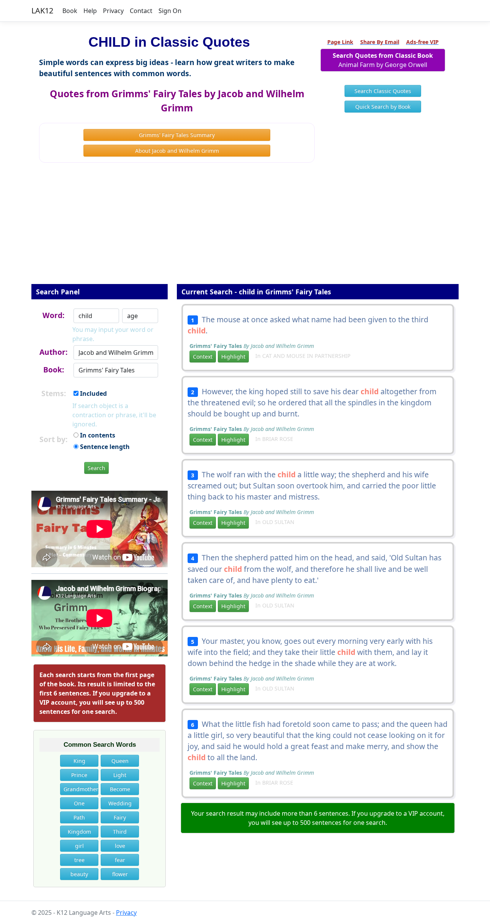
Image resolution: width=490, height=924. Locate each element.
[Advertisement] (245, 228)
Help (90, 11)
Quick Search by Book (382, 106)
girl (79, 845)
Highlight (233, 356)
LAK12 (42, 10)
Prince (79, 775)
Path (79, 817)
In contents (96, 435)
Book (69, 11)
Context (202, 356)
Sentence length (104, 446)
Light (119, 775)
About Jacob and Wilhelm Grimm (177, 150)
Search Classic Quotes (382, 91)
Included (92, 393)
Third (120, 831)
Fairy (120, 817)
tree (79, 860)
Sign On (169, 11)
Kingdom (79, 831)
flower (120, 874)
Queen (120, 760)
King (79, 760)
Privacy (113, 11)
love (120, 845)
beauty (79, 874)
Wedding (120, 803)
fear (120, 860)
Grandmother (81, 789)
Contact (141, 11)
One (79, 803)
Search (96, 468)
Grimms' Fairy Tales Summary (177, 135)
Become (120, 789)
